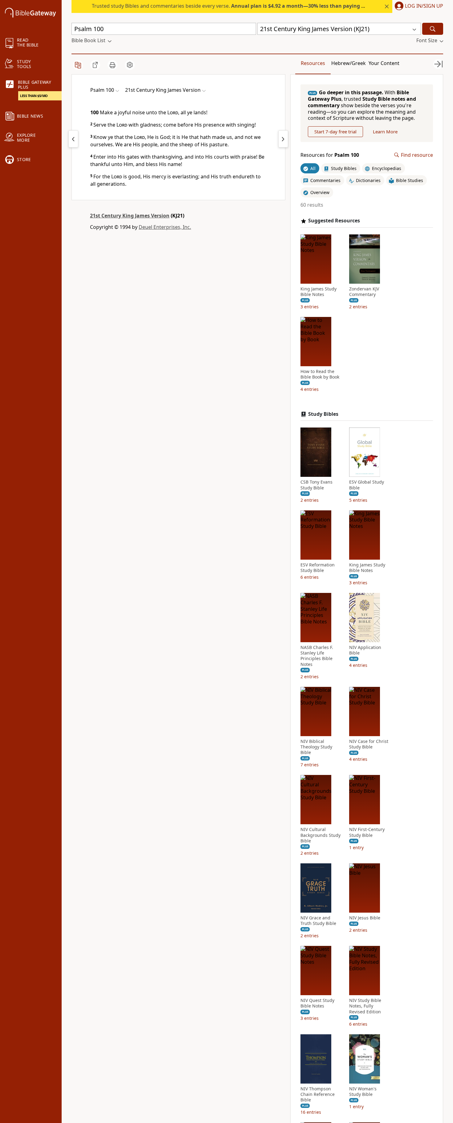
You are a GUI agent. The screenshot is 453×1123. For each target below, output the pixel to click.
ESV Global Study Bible (366, 484)
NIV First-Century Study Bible (367, 832)
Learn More (385, 131)
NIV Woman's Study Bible (363, 1091)
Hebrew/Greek (348, 63)
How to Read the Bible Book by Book (319, 374)
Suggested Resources (334, 220)
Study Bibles (323, 414)
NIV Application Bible (365, 650)
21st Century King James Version (129, 215)
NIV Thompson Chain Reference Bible (317, 1094)
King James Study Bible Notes (318, 291)
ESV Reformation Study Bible (317, 567)
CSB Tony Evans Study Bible (316, 484)
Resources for (329, 155)
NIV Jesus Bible (364, 918)
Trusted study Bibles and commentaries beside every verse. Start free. (250, 5)
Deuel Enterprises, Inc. (165, 227)
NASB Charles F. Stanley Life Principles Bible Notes (316, 656)
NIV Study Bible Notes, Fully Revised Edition (365, 1006)
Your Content (384, 63)
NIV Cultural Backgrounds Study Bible (320, 835)
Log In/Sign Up (424, 6)
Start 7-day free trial (335, 131)
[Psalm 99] (73, 139)
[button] (417, 6)
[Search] (432, 29)
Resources (313, 63)
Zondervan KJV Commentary (364, 291)
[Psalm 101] (283, 139)
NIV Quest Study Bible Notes (317, 1003)
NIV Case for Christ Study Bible (368, 744)
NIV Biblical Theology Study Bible (316, 747)
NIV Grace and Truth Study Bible (318, 920)
